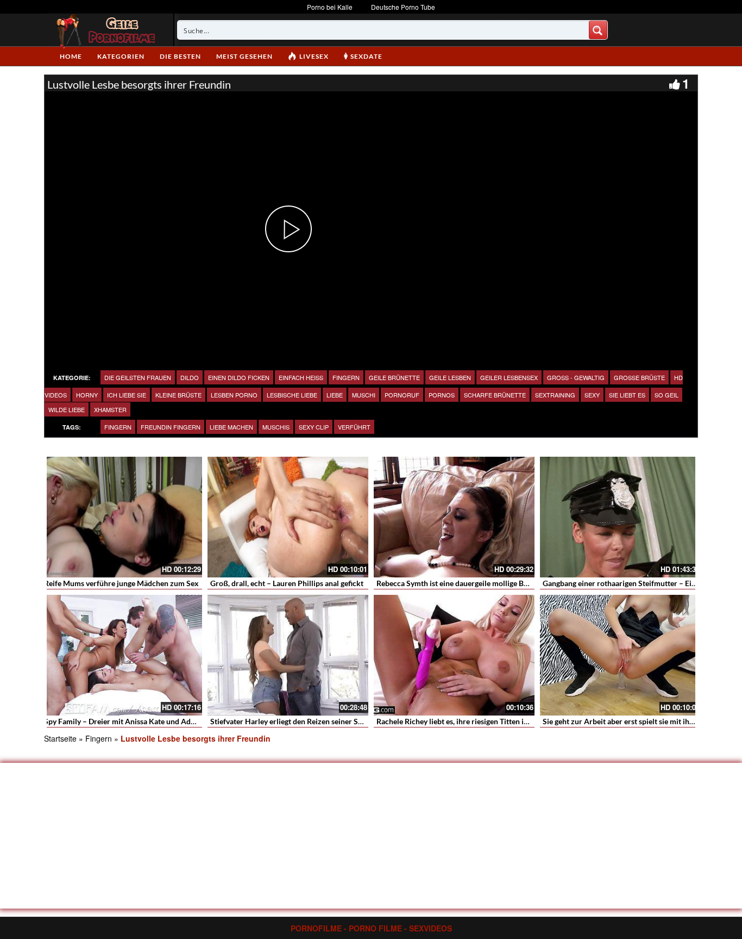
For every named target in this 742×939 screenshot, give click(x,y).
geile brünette (394, 377)
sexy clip (314, 426)
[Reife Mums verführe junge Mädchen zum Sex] (121, 517)
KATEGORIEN (120, 56)
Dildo (189, 377)
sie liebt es (627, 394)
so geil (666, 394)
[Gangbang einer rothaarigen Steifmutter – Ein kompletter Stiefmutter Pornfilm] (620, 517)
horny (87, 394)
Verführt (354, 426)
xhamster (110, 409)
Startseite (60, 738)
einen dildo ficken (238, 377)
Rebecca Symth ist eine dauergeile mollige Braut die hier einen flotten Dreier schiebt (517, 583)
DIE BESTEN (180, 56)
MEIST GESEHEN (244, 56)
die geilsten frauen (137, 377)
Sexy (592, 394)
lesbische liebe (292, 394)
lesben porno (234, 394)
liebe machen (231, 426)
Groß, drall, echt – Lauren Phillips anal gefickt (286, 583)
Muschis (276, 426)
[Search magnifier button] (598, 30)
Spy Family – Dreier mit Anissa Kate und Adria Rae (129, 721)
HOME (71, 56)
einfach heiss (301, 377)
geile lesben (450, 377)
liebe (334, 394)
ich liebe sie (126, 394)
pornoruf (402, 394)
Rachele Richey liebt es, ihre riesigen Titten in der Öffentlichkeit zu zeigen (500, 721)
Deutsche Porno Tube (403, 6)
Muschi (363, 394)
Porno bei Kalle (330, 6)
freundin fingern (170, 426)
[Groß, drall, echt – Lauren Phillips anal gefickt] (287, 517)
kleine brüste (178, 394)
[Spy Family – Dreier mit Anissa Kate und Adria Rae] (121, 655)
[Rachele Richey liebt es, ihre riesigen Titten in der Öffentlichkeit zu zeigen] (454, 655)
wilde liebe (66, 409)
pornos (442, 394)
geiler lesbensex (509, 377)
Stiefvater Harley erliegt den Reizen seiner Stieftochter (302, 721)
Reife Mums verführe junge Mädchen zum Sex (121, 583)
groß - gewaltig (576, 377)
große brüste (639, 377)
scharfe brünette (495, 394)
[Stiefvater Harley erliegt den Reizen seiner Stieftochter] (287, 655)
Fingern (346, 377)
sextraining (555, 394)
